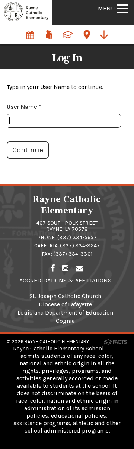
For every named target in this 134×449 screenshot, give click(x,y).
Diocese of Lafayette (65, 304)
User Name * (24, 106)
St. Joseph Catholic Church (65, 296)
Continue (27, 150)
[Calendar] (30, 31)
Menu (106, 8)
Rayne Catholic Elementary (57, 341)
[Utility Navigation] (106, 34)
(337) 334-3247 (80, 245)
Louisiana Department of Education (65, 312)
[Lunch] (49, 31)
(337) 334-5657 (77, 237)
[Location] (87, 31)
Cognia (65, 320)
